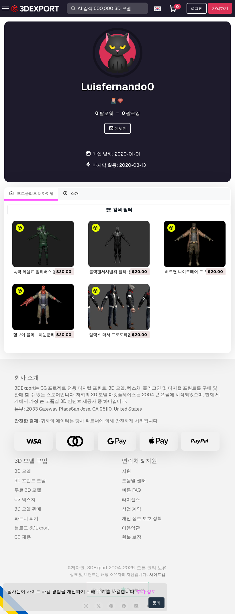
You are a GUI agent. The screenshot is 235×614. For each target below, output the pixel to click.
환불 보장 (131, 537)
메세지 (120, 128)
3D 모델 (22, 471)
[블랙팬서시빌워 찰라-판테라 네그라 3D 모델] (119, 244)
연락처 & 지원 (139, 460)
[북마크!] (65, 259)
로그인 (197, 8)
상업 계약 (131, 509)
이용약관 (131, 528)
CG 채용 (22, 537)
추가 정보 (146, 592)
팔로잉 (131, 113)
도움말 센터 (134, 481)
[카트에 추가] (54, 259)
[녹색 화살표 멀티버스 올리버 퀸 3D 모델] (43, 244)
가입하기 (220, 8)
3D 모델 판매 (27, 509)
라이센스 (131, 500)
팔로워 (104, 113)
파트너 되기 (26, 518)
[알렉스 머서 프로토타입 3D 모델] (119, 307)
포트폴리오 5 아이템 (35, 193)
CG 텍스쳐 (25, 500)
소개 (74, 193)
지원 (126, 471)
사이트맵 (157, 574)
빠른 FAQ (131, 490)
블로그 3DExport (31, 528)
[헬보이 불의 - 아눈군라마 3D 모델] (43, 307)
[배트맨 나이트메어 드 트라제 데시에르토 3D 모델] (195, 244)
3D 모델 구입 (31, 460)
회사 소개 (26, 377)
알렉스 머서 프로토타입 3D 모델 (118, 334)
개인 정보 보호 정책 (142, 518)
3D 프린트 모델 (30, 481)
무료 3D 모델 (27, 490)
